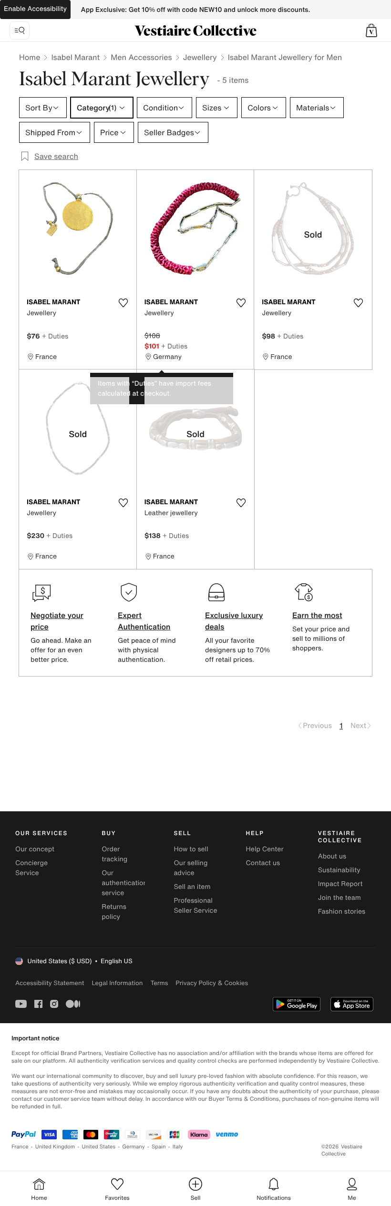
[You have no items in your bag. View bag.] (371, 30)
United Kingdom (55, 1146)
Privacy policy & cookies (211, 982)
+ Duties (55, 336)
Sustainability (339, 870)
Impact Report (340, 884)
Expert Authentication (144, 620)
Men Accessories (141, 57)
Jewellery (200, 57)
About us (332, 856)
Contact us (263, 863)
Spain (159, 1146)
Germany (133, 1146)
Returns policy (114, 912)
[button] (371, 30)
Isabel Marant (75, 57)
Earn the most (317, 615)
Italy (178, 1146)
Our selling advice (190, 868)
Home (29, 57)
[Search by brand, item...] (20, 30)
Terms (159, 982)
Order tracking (114, 854)
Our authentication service (124, 883)
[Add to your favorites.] (123, 303)
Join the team (339, 898)
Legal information (117, 982)
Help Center (265, 849)
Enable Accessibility (35, 9)
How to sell (191, 849)
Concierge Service (31, 868)
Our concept (34, 849)
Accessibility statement (49, 982)
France (20, 1146)
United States (99, 1146)
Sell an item (192, 887)
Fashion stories (341, 912)
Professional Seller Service (195, 906)
